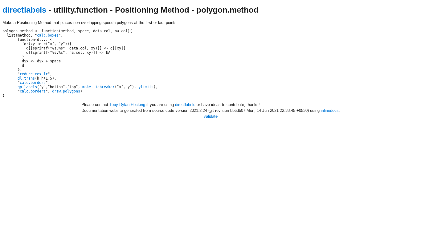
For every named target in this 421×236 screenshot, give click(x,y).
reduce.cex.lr (34, 74)
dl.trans (26, 78)
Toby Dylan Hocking (127, 104)
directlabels (24, 9)
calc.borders (33, 83)
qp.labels (27, 87)
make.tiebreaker (98, 87)
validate (211, 116)
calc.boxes (48, 35)
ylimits (145, 87)
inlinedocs (330, 110)
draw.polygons (66, 91)
